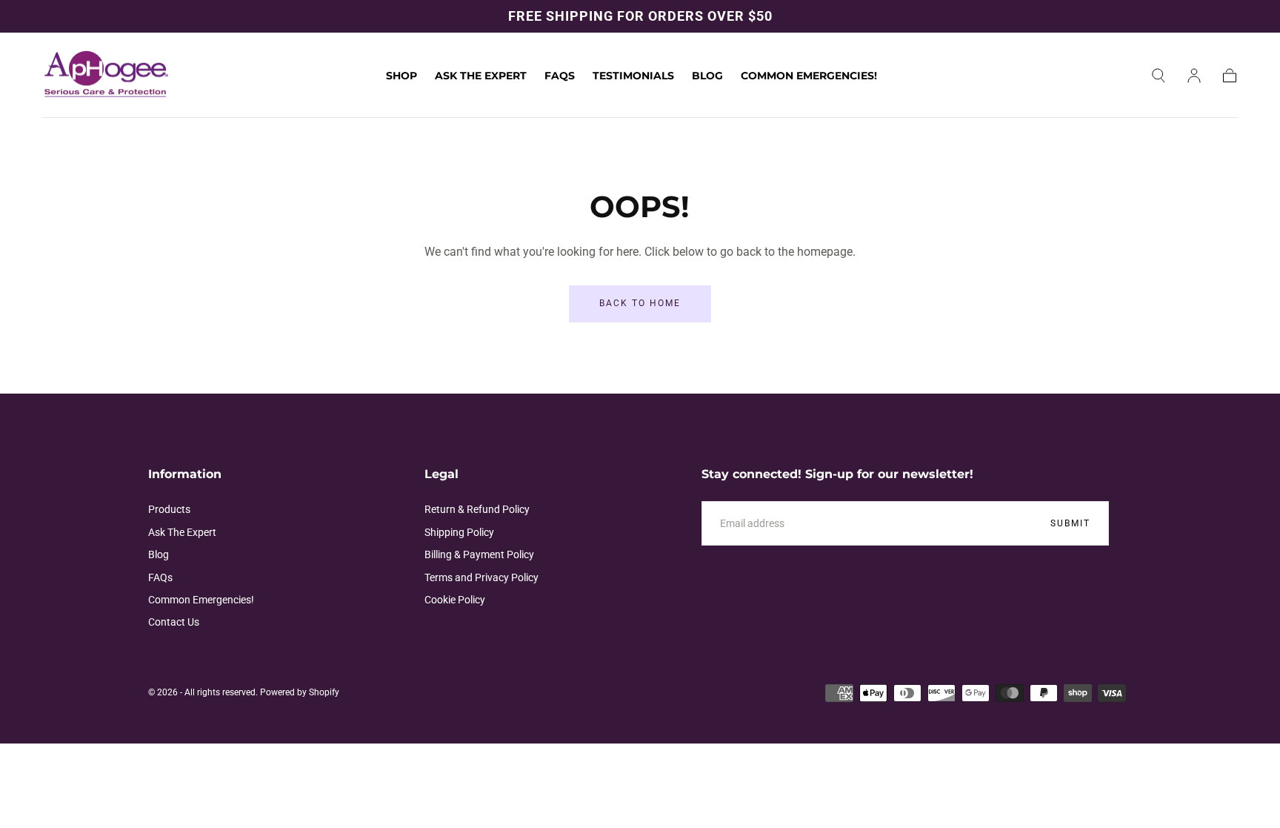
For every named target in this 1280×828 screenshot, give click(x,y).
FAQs (559, 76)
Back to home (640, 303)
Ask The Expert (481, 76)
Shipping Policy (459, 532)
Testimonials (633, 76)
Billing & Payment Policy (479, 554)
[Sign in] (1194, 76)
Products (169, 509)
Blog (707, 76)
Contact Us (173, 622)
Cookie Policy (454, 600)
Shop (401, 76)
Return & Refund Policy (477, 509)
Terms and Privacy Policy (481, 577)
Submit (1070, 523)
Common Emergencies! (809, 76)
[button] (1158, 76)
